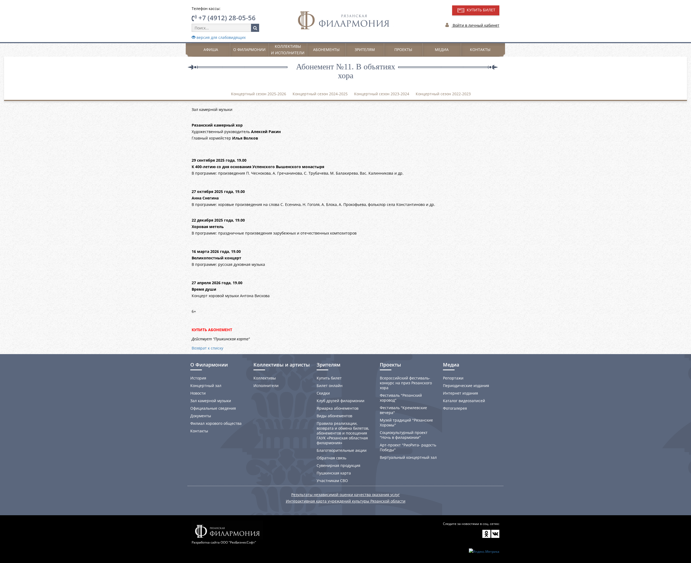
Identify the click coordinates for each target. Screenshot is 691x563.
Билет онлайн (330, 385)
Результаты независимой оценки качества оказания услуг (345, 494)
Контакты (480, 49)
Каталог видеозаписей (464, 400)
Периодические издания (466, 385)
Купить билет (329, 378)
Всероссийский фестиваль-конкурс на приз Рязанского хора (406, 382)
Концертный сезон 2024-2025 (320, 93)
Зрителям (365, 49)
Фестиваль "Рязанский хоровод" (401, 398)
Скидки (323, 393)
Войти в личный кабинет (475, 25)
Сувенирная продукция (338, 465)
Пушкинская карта (334, 473)
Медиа (442, 49)
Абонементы (326, 49)
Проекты (403, 49)
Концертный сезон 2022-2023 (443, 93)
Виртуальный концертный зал (408, 457)
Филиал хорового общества (216, 423)
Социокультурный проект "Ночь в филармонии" (404, 435)
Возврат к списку (207, 348)
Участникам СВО (332, 480)
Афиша (211, 49)
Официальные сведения (213, 408)
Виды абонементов (334, 415)
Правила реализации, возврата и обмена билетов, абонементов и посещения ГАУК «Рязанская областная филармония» (343, 433)
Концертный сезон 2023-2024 (381, 93)
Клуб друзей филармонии (340, 400)
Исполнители (266, 385)
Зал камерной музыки (210, 400)
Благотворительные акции (342, 450)
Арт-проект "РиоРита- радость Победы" (408, 447)
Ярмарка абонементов (337, 408)
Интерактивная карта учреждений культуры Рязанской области (345, 501)
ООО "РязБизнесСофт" (238, 542)
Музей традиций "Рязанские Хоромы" (406, 423)
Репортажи (453, 378)
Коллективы (264, 378)
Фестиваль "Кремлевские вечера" (403, 410)
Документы (200, 415)
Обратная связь (331, 457)
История (198, 378)
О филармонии (249, 49)
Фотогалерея (455, 408)
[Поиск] (255, 28)
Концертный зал (205, 385)
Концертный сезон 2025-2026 (258, 93)
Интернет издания (460, 393)
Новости (198, 393)
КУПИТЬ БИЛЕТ (480, 9)
